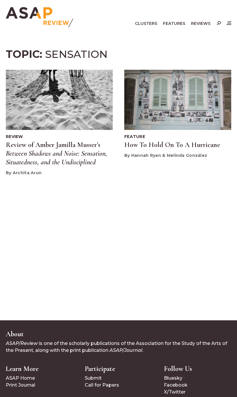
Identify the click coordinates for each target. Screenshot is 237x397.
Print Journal (20, 385)
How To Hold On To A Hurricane (172, 145)
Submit (93, 378)
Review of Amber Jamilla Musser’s (56, 153)
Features (174, 23)
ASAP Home (20, 378)
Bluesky (173, 378)
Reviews (200, 23)
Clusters (146, 23)
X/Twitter (175, 392)
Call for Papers (102, 385)
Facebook (176, 385)
